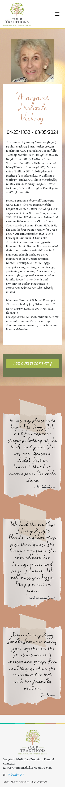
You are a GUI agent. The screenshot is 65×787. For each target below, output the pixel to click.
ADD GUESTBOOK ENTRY (32, 364)
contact (42, 782)
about (14, 782)
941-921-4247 (16, 774)
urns (33, 782)
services (24, 782)
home (6, 782)
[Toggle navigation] (57, 14)
